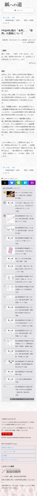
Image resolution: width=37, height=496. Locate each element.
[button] (4, 183)
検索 (5, 455)
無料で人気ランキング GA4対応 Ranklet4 (21, 399)
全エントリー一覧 (9, 451)
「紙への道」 (7, 434)
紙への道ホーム (9, 447)
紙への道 (6, 18)
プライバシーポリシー (11, 459)
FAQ (13, 18)
